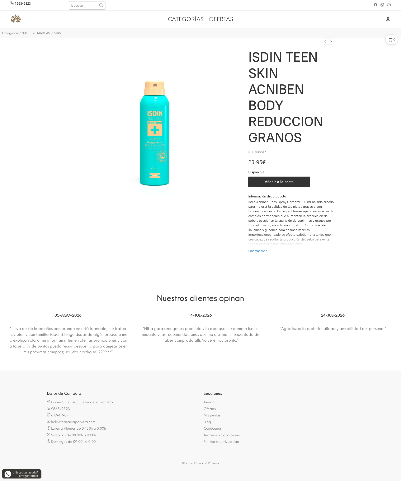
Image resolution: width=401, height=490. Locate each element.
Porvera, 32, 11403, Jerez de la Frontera (81, 402)
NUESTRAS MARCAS (36, 33)
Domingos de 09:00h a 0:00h (74, 442)
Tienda (209, 402)
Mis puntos (212, 415)
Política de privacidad (221, 442)
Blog (207, 422)
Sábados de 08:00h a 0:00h (73, 435)
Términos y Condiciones (222, 435)
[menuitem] (325, 41)
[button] (391, 39)
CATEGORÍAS (186, 19)
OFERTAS (221, 19)
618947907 (59, 415)
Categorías (10, 33)
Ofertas (210, 409)
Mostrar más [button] (257, 251)
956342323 (22, 3)
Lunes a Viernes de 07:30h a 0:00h (78, 428)
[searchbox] (87, 5)
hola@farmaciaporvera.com (72, 422)
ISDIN (57, 33)
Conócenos (213, 428)
